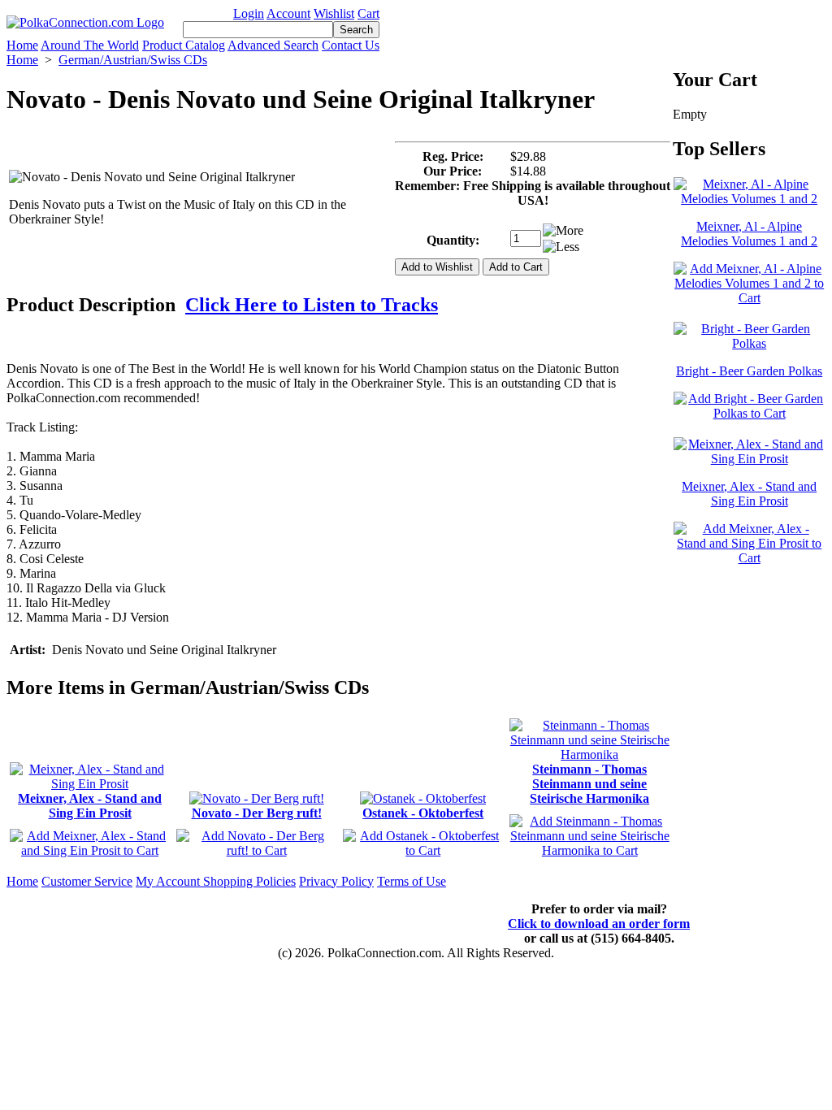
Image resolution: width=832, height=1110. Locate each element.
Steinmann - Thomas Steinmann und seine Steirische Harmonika (589, 783)
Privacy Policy (336, 881)
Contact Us (350, 45)
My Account (169, 881)
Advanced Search (273, 45)
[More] (563, 230)
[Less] (561, 247)
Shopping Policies (249, 881)
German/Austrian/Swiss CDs (132, 60)
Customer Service (86, 881)
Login (248, 13)
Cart (368, 13)
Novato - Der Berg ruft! (257, 813)
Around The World (90, 45)
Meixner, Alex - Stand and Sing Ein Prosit (90, 805)
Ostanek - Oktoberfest (422, 813)
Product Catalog (183, 45)
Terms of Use (411, 881)
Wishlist (334, 13)
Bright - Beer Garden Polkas (749, 371)
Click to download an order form (599, 923)
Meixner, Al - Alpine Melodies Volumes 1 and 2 (749, 233)
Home (22, 45)
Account (288, 13)
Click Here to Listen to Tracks (311, 304)
